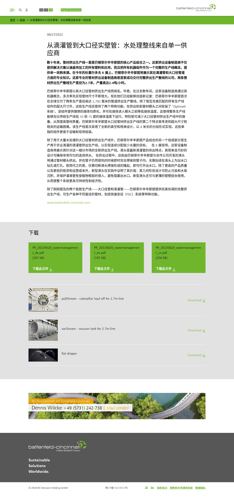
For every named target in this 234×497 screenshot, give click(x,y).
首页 (12, 20)
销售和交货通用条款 (181, 488)
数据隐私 (200, 488)
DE (46, 9)
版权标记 (162, 488)
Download (195, 300)
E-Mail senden (116, 407)
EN (41, 9)
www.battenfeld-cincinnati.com (68, 202)
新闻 (22, 20)
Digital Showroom (71, 9)
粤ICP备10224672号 (116, 487)
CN (50, 9)
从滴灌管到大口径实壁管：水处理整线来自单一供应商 (60, 20)
